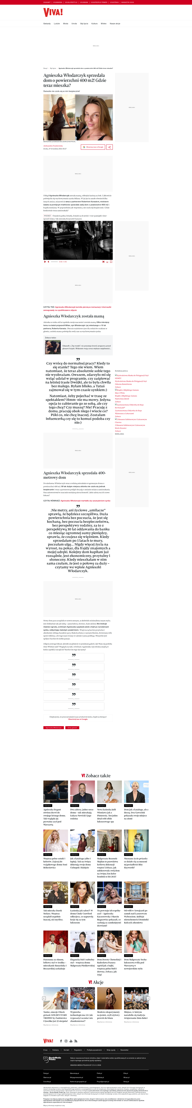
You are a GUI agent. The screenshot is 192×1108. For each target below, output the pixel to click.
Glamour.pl (47, 1077)
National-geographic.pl (78, 1081)
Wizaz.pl (126, 1077)
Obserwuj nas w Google (94, 147)
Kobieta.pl (100, 1077)
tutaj (63, 1105)
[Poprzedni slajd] (44, 998)
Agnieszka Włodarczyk (54, 728)
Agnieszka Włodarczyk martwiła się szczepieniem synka (85, 500)
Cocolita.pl (47, 1081)
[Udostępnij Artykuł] (109, 147)
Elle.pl (126, 1073)
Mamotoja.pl (74, 1073)
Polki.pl (99, 1073)
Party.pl (46, 1073)
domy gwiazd (72, 728)
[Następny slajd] (148, 998)
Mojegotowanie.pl (76, 1077)
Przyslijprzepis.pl (103, 1081)
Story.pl (126, 1081)
